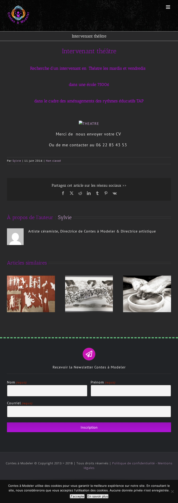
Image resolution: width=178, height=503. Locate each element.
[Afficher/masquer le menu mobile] (168, 7)
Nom (17, 382)
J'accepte (77, 496)
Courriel (19, 403)
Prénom (103, 382)
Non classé (53, 160)
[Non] (172, 491)
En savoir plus (97, 496)
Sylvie (17, 160)
